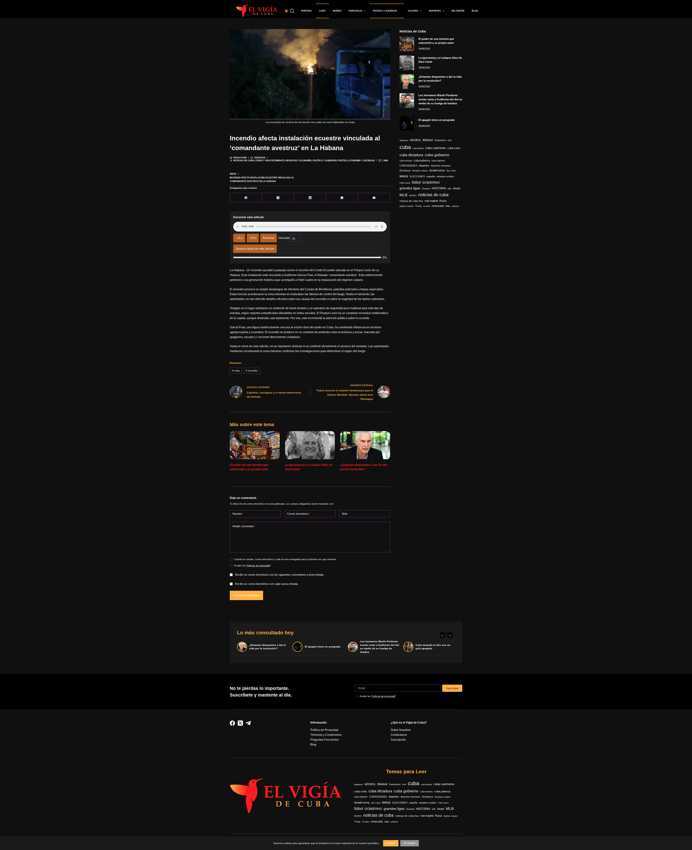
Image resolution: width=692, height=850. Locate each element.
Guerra (426, 188)
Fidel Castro (405, 183)
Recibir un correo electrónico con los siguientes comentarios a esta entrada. (279, 574)
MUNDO (413, 195)
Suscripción (398, 739)
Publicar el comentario (246, 595)
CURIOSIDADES (408, 165)
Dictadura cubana (420, 171)
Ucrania (426, 206)
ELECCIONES (417, 176)
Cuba (322, 11)
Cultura (413, 11)
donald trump (437, 170)
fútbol (416, 182)
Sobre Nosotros (401, 729)
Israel (456, 188)
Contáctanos (399, 734)
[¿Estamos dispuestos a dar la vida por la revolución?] (365, 445)
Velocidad (284, 237)
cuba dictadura (411, 155)
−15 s (239, 237)
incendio (252, 370)
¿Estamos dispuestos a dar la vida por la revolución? (267, 647)
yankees (455, 206)
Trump (418, 206)
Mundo (337, 11)
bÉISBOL (415, 140)
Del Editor (457, 11)
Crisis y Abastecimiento (270, 160)
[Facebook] (246, 197)
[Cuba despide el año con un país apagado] (408, 647)
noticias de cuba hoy (411, 200)
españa (431, 176)
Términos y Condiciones (325, 734)
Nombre (238, 513)
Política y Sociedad (385, 11)
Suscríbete (452, 688)
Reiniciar (268, 237)
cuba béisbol (417, 148)
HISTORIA (439, 188)
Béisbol (428, 140)
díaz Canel (451, 171)
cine (449, 140)
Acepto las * (252, 565)
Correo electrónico (298, 513)
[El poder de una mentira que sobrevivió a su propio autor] (255, 445)
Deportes (435, 11)
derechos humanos (441, 165)
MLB (403, 195)
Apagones (404, 140)
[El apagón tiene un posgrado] (407, 123)
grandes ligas (410, 188)
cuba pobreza (422, 160)
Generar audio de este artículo (255, 248)
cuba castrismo (435, 148)
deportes (424, 165)
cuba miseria (406, 160)
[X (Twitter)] (278, 197)
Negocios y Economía (299, 160)
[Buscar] (292, 11)
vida (447, 205)
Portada (306, 11)
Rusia (442, 200)
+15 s (252, 237)
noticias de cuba (433, 194)
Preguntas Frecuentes (324, 739)
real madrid (431, 200)
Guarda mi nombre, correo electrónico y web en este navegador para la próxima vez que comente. (285, 559)
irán (449, 188)
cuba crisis (453, 148)
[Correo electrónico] (374, 197)
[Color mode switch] (286, 11)
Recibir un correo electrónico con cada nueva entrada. (266, 583)
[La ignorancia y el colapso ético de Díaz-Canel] (310, 445)
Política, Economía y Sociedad (356, 160)
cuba (236, 370)
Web (344, 513)
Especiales (355, 11)
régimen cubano (407, 206)
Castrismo (440, 140)
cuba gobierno (437, 155)
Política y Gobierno (325, 160)
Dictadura (405, 170)
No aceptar (409, 843)
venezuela (438, 205)
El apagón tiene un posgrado (436, 119)
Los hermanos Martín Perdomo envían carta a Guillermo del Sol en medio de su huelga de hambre (440, 99)
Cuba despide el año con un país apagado (433, 647)
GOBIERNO (431, 182)
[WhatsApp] (342, 197)
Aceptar (391, 843)
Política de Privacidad (324, 729)
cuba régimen (438, 160)
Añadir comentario (244, 526)
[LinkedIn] (310, 197)
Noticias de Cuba (243, 160)
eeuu (404, 176)
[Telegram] (248, 723)
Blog (475, 11)
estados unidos (445, 176)
